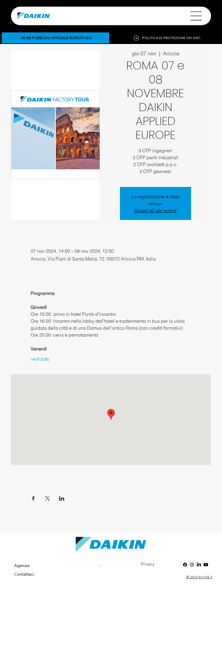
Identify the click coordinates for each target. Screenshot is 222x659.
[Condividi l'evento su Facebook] (33, 498)
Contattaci (24, 574)
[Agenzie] (101, 565)
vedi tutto (40, 359)
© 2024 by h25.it (199, 577)
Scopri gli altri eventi (155, 210)
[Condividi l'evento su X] (47, 498)
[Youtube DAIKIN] (205, 564)
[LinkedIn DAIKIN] (198, 564)
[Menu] (196, 16)
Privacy (147, 564)
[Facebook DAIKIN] (185, 564)
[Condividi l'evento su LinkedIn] (61, 498)
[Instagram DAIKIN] (192, 564)
